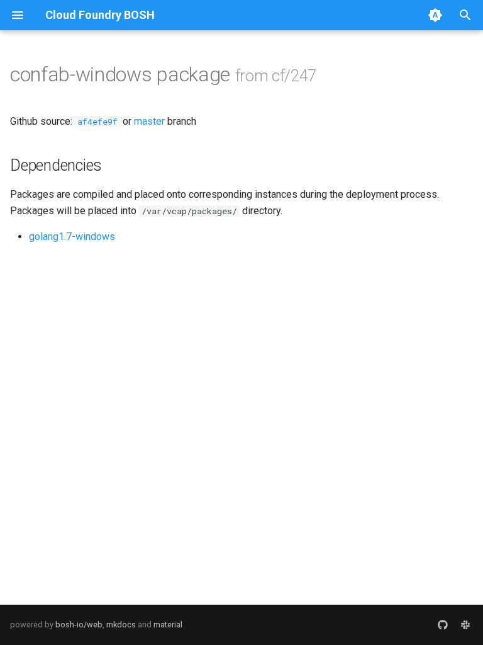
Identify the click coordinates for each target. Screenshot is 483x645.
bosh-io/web (79, 624)
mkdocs (121, 624)
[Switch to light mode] (435, 15)
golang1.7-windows (72, 237)
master (149, 121)
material (167, 624)
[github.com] (443, 625)
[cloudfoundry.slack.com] (465, 625)
